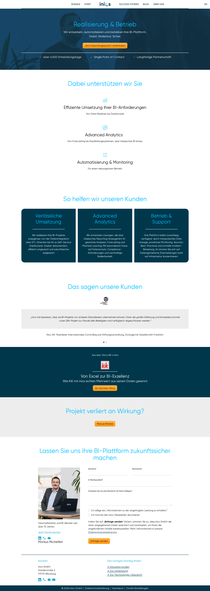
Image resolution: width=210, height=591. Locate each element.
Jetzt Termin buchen (49, 532)
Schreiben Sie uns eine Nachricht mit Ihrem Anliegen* (110, 491)
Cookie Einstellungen (137, 588)
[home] (105, 4)
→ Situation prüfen (118, 566)
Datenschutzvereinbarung (102, 532)
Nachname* (137, 469)
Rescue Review (105, 423)
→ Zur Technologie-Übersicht (124, 574)
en (205, 4)
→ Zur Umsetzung (117, 570)
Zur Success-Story (105, 388)
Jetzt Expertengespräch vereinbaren (105, 45)
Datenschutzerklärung (97, 588)
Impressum (117, 588)
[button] (87, 4)
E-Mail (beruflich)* (95, 480)
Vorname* (92, 469)
